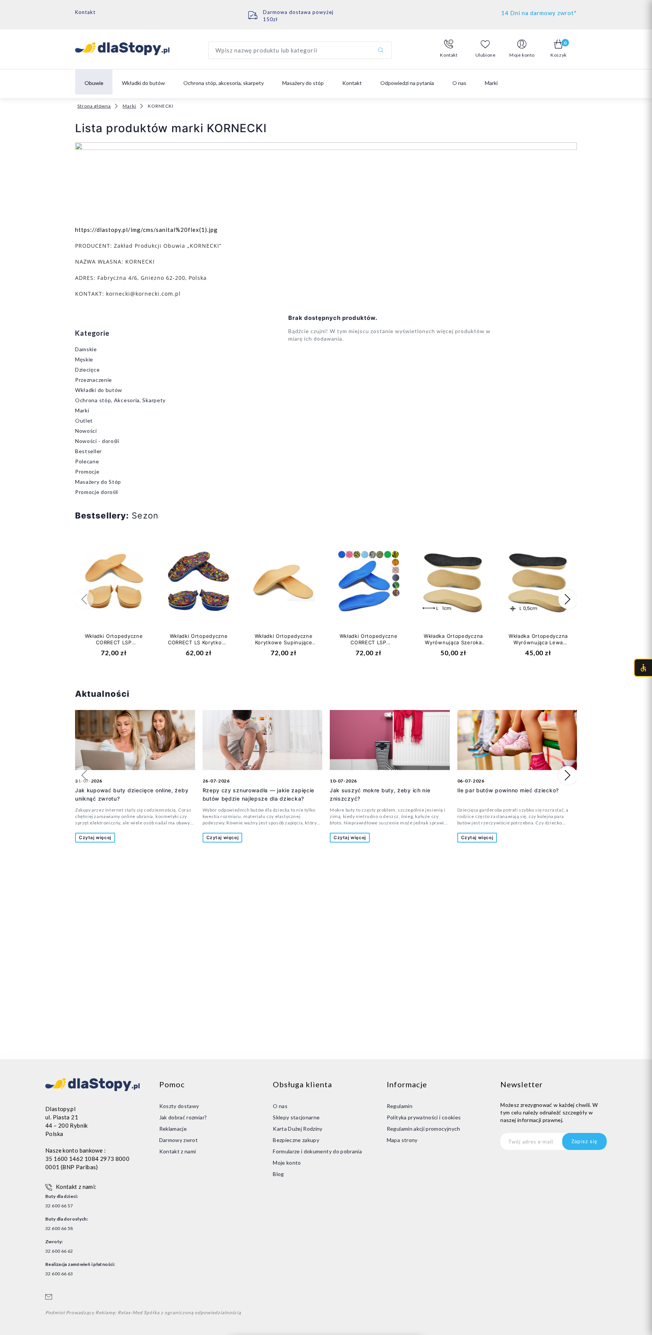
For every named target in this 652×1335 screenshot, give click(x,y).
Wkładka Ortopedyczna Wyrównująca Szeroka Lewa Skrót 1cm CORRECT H (453, 645)
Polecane (87, 461)
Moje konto (287, 1162)
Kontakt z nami (177, 1151)
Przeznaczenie (93, 380)
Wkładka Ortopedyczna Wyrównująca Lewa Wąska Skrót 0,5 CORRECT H (538, 645)
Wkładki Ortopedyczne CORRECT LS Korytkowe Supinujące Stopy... (198, 642)
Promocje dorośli (96, 492)
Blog (278, 1174)
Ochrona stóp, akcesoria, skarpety (223, 83)
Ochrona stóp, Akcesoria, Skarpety (120, 400)
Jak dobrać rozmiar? (183, 1117)
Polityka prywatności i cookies (424, 1117)
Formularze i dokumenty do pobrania (317, 1151)
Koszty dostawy (179, 1106)
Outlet (84, 420)
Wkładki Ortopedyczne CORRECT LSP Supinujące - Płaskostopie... (369, 645)
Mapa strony (402, 1140)
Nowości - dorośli (97, 441)
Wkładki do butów (143, 83)
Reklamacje (173, 1128)
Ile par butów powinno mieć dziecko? (508, 790)
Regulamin (399, 1106)
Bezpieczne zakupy (296, 1140)
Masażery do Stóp (98, 481)
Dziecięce (87, 369)
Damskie (86, 349)
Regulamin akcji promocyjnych (423, 1128)
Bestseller (88, 451)
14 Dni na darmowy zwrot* (539, 12)
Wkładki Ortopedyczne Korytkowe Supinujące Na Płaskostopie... (284, 642)
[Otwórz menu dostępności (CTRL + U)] (643, 668)
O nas (459, 83)
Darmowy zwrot (178, 1140)
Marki (129, 106)
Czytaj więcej (95, 837)
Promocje (87, 471)
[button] (449, 49)
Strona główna (94, 106)
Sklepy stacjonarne (296, 1117)
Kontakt (85, 12)
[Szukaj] (381, 50)
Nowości (86, 431)
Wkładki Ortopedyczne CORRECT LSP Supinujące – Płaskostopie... (114, 645)
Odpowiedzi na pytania (407, 83)
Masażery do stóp (303, 83)
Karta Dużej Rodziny (298, 1128)
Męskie (84, 359)
